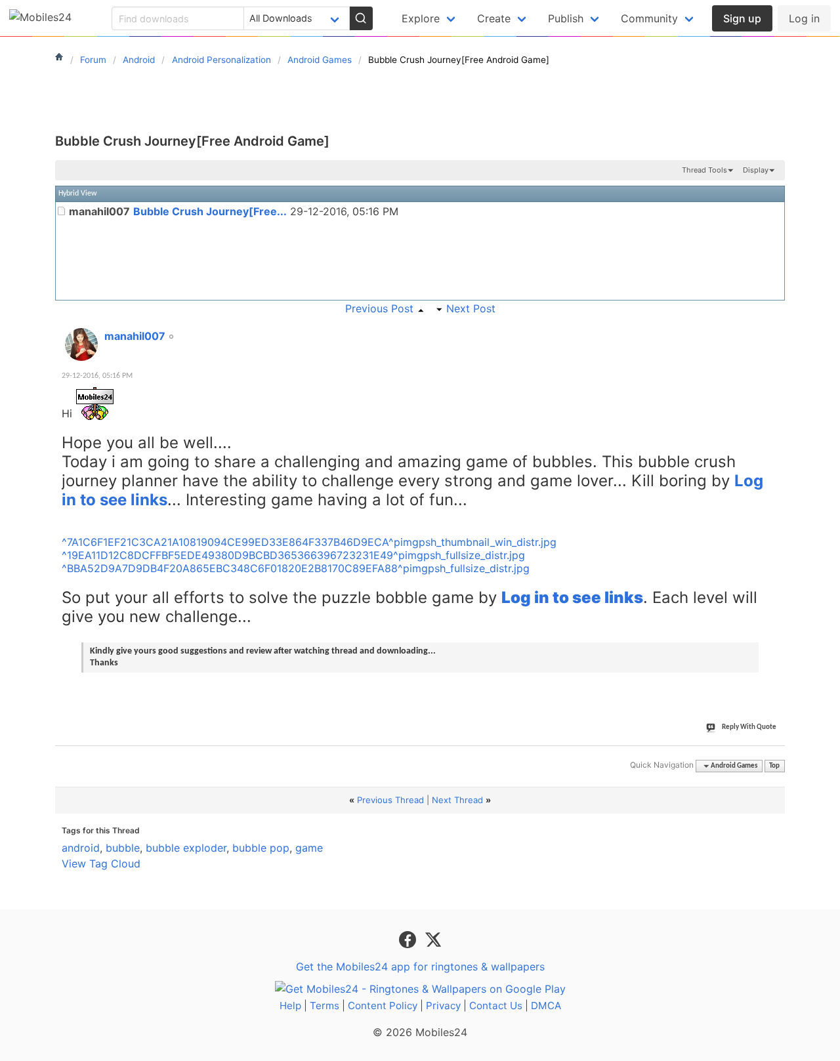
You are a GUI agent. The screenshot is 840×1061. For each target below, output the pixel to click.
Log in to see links (572, 597)
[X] (433, 938)
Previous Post (379, 308)
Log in (804, 18)
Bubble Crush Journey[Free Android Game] (192, 141)
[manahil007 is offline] (81, 344)
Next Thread (457, 800)
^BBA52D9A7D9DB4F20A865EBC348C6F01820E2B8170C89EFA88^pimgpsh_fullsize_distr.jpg (296, 568)
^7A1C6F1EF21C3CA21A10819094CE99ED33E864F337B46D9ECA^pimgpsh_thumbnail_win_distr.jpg (309, 542)
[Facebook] (409, 938)
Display (755, 170)
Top (774, 766)
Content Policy (382, 1005)
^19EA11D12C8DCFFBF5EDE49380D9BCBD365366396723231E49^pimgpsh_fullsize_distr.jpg (293, 555)
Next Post (470, 308)
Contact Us (495, 1005)
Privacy (443, 1005)
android (81, 847)
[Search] (361, 18)
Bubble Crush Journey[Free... (210, 211)
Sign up (742, 18)
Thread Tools (704, 170)
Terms (324, 1005)
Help (290, 1005)
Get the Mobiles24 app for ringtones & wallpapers (420, 966)
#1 (774, 329)
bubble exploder (186, 847)
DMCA (546, 1005)
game (309, 847)
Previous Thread (390, 800)
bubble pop (260, 847)
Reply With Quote (749, 727)
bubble (123, 847)
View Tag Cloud (101, 863)
